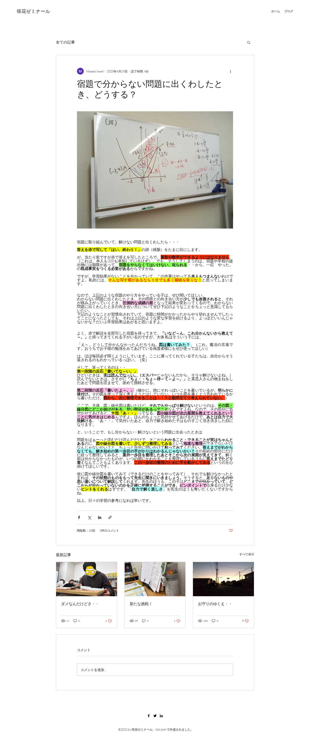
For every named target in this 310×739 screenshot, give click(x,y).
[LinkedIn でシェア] (100, 517)
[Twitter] (155, 716)
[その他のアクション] (230, 71)
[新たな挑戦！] (155, 579)
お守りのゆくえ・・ (215, 603)
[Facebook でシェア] (79, 517)
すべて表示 (246, 554)
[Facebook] (149, 716)
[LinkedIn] (161, 716)
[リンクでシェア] (110, 517)
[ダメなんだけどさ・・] (86, 579)
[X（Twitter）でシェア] (89, 517)
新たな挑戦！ (141, 603)
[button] (249, 42)
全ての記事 (65, 42)
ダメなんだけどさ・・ (80, 603)
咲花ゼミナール (33, 11)
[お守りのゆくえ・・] (223, 579)
